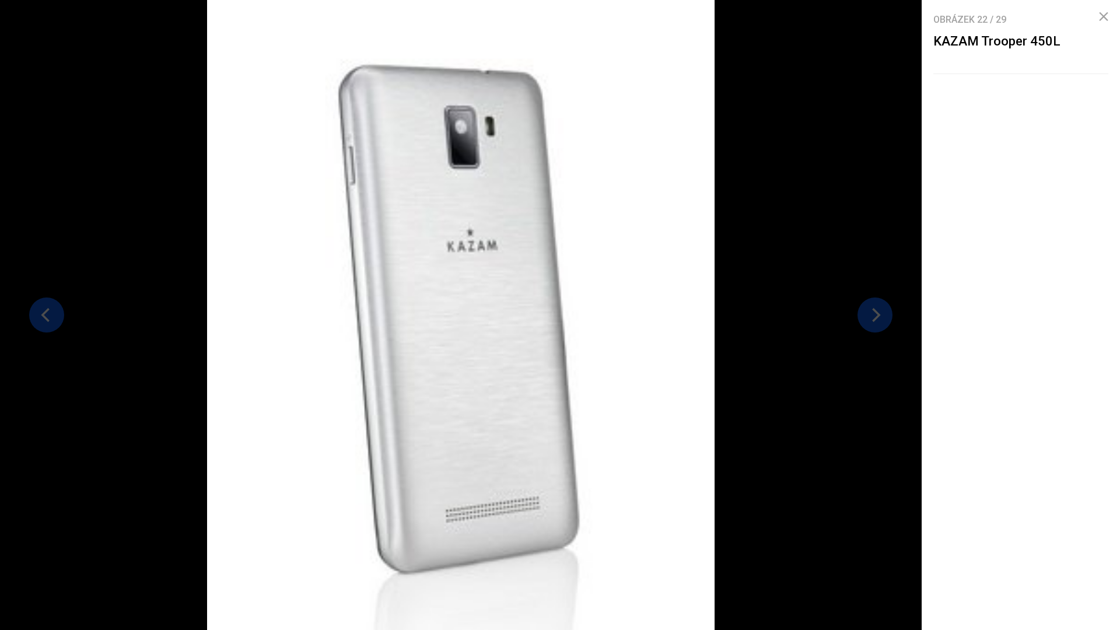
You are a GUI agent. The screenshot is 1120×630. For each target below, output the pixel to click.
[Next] (875, 315)
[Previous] (46, 315)
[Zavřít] (1104, 17)
